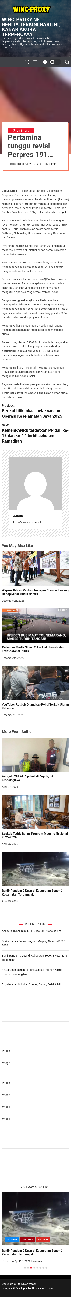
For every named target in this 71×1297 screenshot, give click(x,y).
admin (52, 163)
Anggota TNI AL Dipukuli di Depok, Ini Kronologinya (27, 778)
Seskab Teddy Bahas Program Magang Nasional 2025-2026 (35, 835)
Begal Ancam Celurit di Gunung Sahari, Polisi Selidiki (32, 984)
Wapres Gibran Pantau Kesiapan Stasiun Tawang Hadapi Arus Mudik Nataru (35, 592)
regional (43, 1240)
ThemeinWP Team (42, 1288)
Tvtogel (61, 212)
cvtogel (6, 1050)
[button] (8, 1234)
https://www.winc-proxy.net (27, 522)
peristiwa (27, 1240)
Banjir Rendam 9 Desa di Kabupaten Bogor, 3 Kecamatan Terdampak (32, 892)
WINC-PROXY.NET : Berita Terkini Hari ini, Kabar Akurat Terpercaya (31, 27)
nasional (12, 1240)
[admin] (35, 483)
